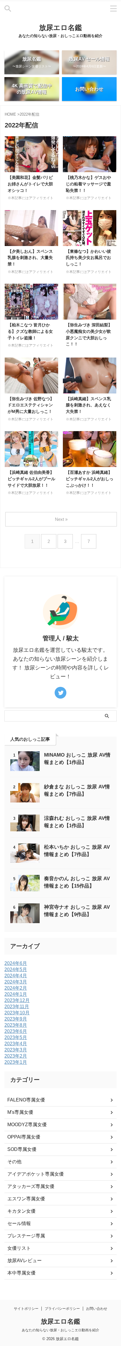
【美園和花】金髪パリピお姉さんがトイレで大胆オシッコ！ (30, 183)
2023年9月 (15, 1018)
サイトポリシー (26, 1309)
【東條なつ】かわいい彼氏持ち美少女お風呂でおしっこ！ (88, 257)
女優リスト (19, 1248)
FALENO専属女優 (26, 1099)
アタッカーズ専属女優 (30, 1186)
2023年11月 (16, 1006)
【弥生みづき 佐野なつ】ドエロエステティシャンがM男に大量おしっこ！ (31, 405)
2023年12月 (17, 1000)
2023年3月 (15, 1049)
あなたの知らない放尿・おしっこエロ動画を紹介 (60, 1330)
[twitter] (60, 693)
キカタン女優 (21, 1211)
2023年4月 (15, 1043)
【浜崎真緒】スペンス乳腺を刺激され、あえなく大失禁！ (88, 405)
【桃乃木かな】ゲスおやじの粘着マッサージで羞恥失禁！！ (88, 183)
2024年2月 (15, 988)
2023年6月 (15, 1031)
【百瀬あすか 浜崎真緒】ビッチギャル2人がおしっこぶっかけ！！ (89, 478)
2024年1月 (15, 994)
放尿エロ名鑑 (60, 27)
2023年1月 (15, 1062)
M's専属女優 (20, 1112)
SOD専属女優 (21, 1149)
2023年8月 (15, 1025)
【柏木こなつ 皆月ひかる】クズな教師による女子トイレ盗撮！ (30, 331)
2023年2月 (15, 1055)
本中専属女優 (21, 1272)
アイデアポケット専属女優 (35, 1173)
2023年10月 (17, 1012)
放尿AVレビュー (24, 1260)
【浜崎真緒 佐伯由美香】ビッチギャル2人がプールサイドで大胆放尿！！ (31, 478)
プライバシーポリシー (62, 1309)
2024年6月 (15, 963)
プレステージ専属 (26, 1235)
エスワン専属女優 (26, 1198)
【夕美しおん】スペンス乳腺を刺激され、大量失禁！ (30, 257)
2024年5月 (15, 969)
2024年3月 (15, 981)
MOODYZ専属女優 (27, 1124)
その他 (14, 1161)
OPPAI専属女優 (23, 1136)
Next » (61, 519)
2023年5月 (15, 1037)
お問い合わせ (96, 1309)
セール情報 (19, 1223)
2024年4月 (15, 975)
